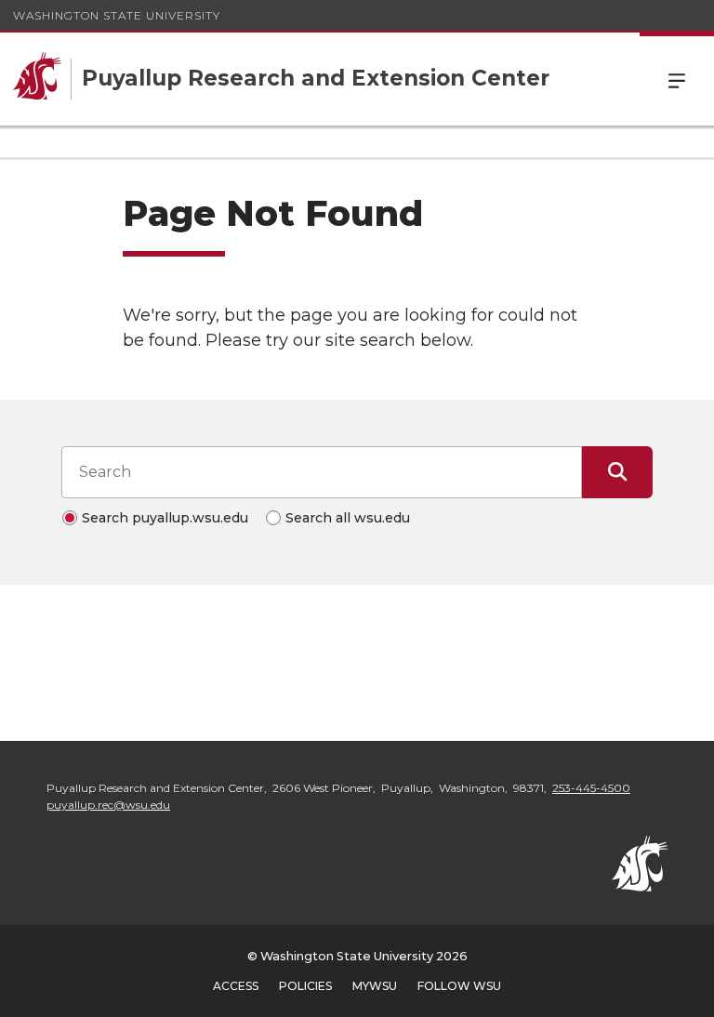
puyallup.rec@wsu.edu (108, 805)
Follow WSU (459, 986)
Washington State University (116, 15)
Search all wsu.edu (347, 517)
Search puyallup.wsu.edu (165, 517)
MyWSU (374, 986)
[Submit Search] (617, 472)
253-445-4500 (591, 788)
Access (235, 986)
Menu (677, 79)
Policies (305, 986)
